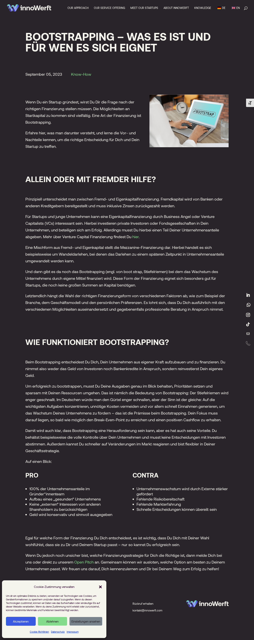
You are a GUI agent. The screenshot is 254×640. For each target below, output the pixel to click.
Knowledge (202, 8)
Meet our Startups (144, 8)
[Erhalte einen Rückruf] (248, 343)
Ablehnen (52, 621)
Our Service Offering (109, 8)
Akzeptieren (21, 621)
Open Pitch (84, 562)
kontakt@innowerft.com (147, 610)
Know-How (81, 74)
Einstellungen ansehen (85, 621)
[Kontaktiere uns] (248, 334)
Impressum (73, 631)
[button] (100, 587)
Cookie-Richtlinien (39, 631)
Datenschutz (58, 631)
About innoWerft (176, 8)
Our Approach (78, 8)
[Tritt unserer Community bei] (248, 305)
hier (135, 236)
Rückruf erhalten (143, 603)
